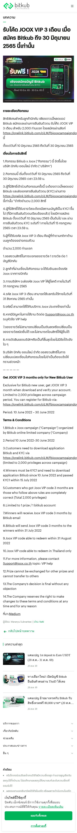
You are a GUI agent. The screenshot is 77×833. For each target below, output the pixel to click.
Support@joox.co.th (59, 314)
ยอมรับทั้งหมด (39, 815)
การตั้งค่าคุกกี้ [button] (38, 826)
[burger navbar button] (72, 6)
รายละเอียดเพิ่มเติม (50, 806)
